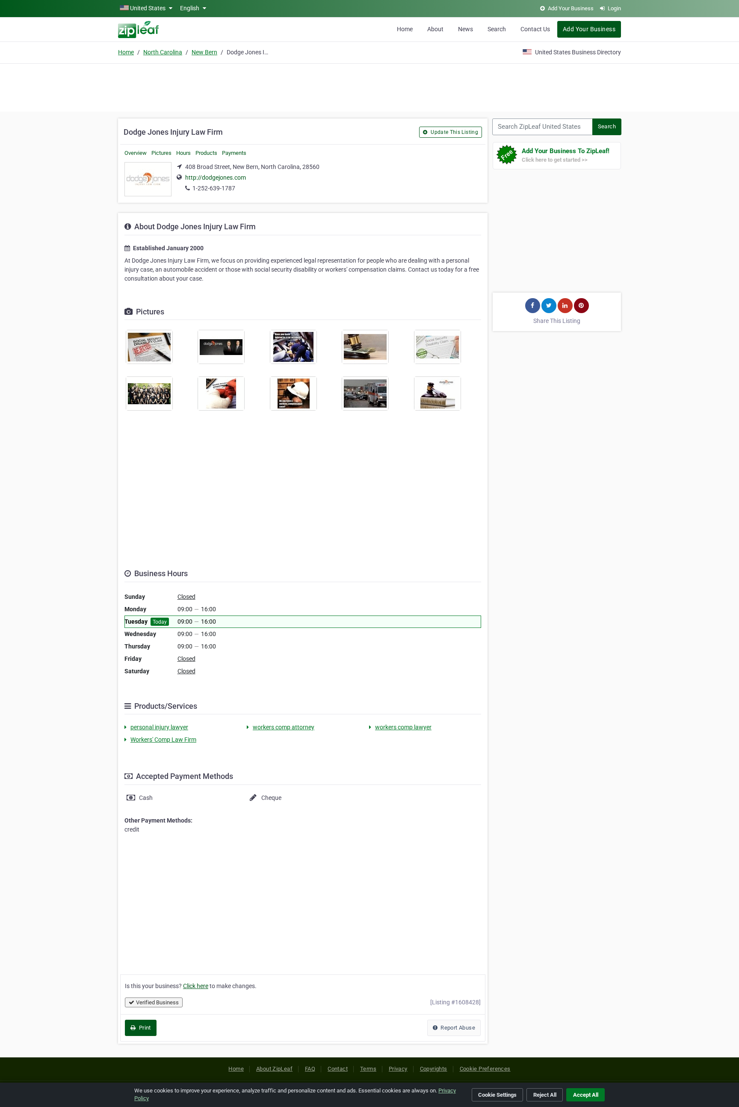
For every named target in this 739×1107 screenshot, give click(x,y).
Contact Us (535, 29)
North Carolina (162, 52)
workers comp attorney (283, 727)
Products (206, 153)
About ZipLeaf (274, 1069)
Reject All (544, 1095)
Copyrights (433, 1069)
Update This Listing (453, 132)
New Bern (204, 52)
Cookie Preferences (485, 1069)
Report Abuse (457, 1027)
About (435, 29)
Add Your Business (589, 29)
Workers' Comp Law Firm (163, 739)
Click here (195, 986)
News (465, 29)
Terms (368, 1069)
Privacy (398, 1069)
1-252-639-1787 (213, 188)
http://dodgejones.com (215, 177)
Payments (234, 153)
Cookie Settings (497, 1095)
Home (405, 29)
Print (144, 1027)
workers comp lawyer (403, 727)
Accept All (585, 1095)
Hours (183, 153)
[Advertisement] (369, 86)
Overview (135, 153)
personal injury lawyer (159, 727)
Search (497, 29)
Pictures (161, 153)
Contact (338, 1069)
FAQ (310, 1069)
